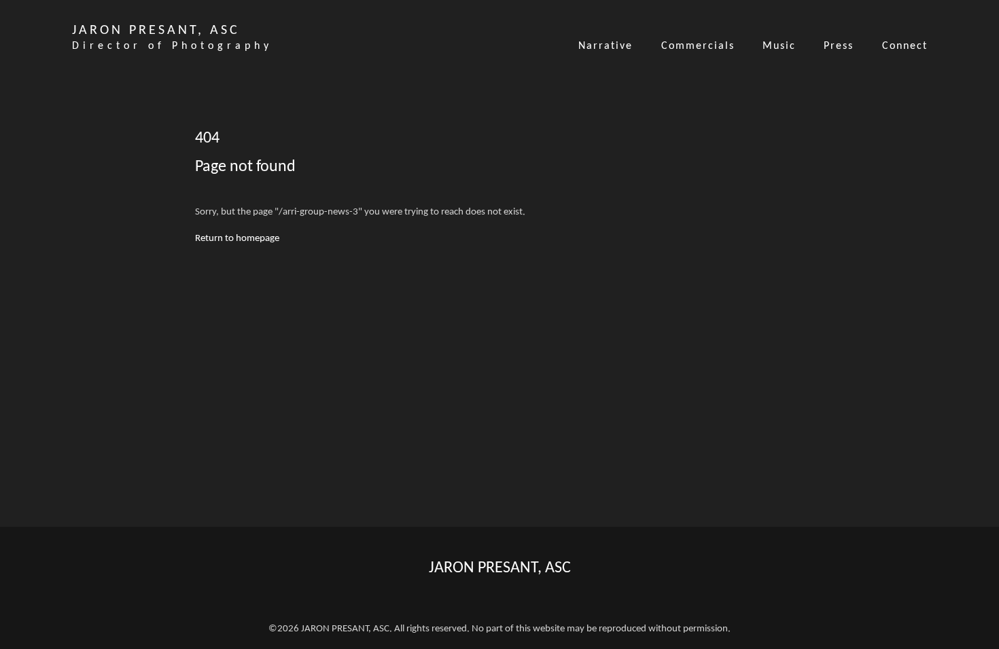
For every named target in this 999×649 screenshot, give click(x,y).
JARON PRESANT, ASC (500, 568)
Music (779, 46)
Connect (905, 46)
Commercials (698, 46)
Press (839, 46)
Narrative (605, 46)
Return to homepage (237, 239)
